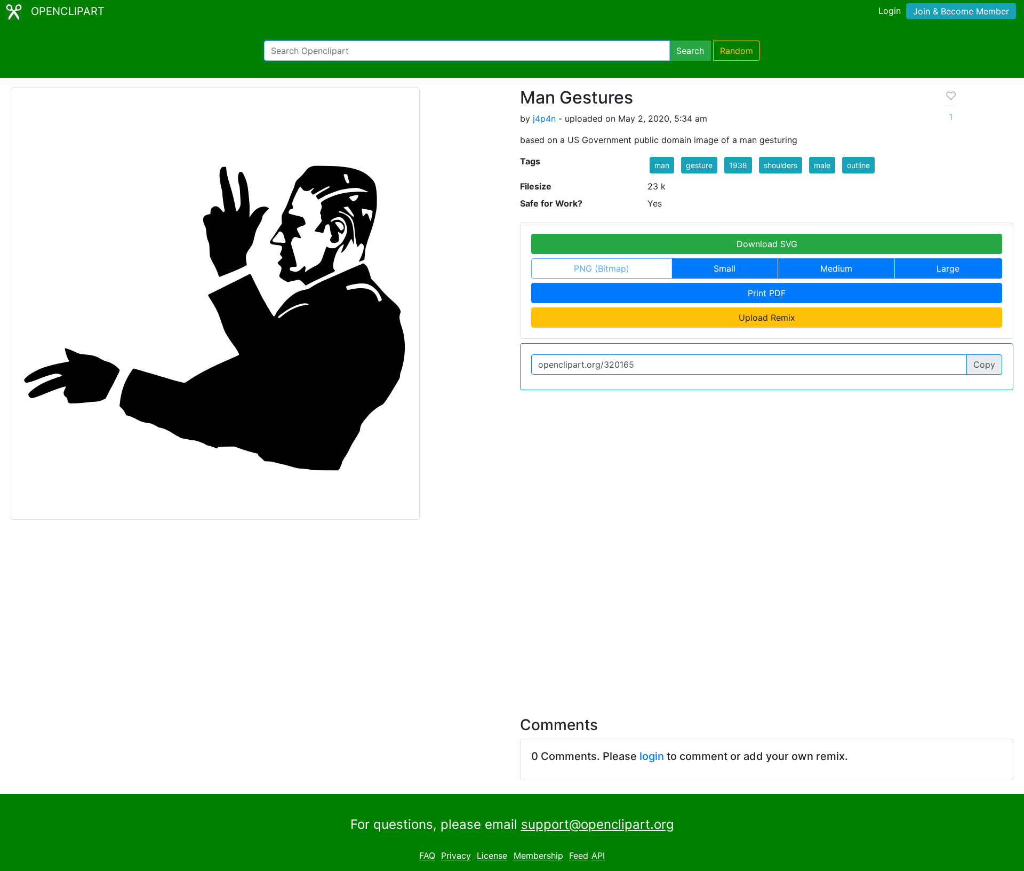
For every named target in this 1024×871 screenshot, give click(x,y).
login (651, 756)
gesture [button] (699, 165)
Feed (578, 856)
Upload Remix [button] (767, 317)
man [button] (661, 165)
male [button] (822, 165)
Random (736, 50)
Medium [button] (836, 268)
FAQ (427, 856)
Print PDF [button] (767, 293)
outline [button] (858, 165)
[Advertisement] (512, 611)
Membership (538, 856)
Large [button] (948, 268)
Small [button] (724, 268)
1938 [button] (738, 165)
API (598, 856)
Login (889, 10)
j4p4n (544, 118)
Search (690, 50)
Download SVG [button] (767, 244)
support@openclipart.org (597, 824)
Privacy (456, 856)
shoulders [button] (780, 165)
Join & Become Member (961, 11)
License (492, 856)
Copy (984, 364)
